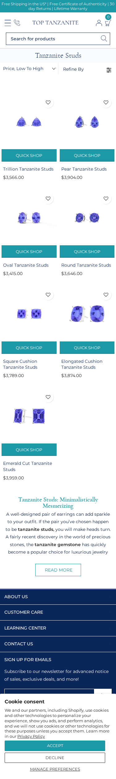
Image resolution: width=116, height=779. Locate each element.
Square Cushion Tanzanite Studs (20, 364)
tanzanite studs (35, 529)
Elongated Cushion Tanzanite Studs (81, 364)
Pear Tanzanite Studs (84, 169)
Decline (54, 757)
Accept (55, 745)
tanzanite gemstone (58, 544)
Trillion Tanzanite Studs (28, 169)
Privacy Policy (31, 736)
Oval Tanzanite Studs (26, 265)
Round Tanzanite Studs (86, 265)
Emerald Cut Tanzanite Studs (27, 466)
